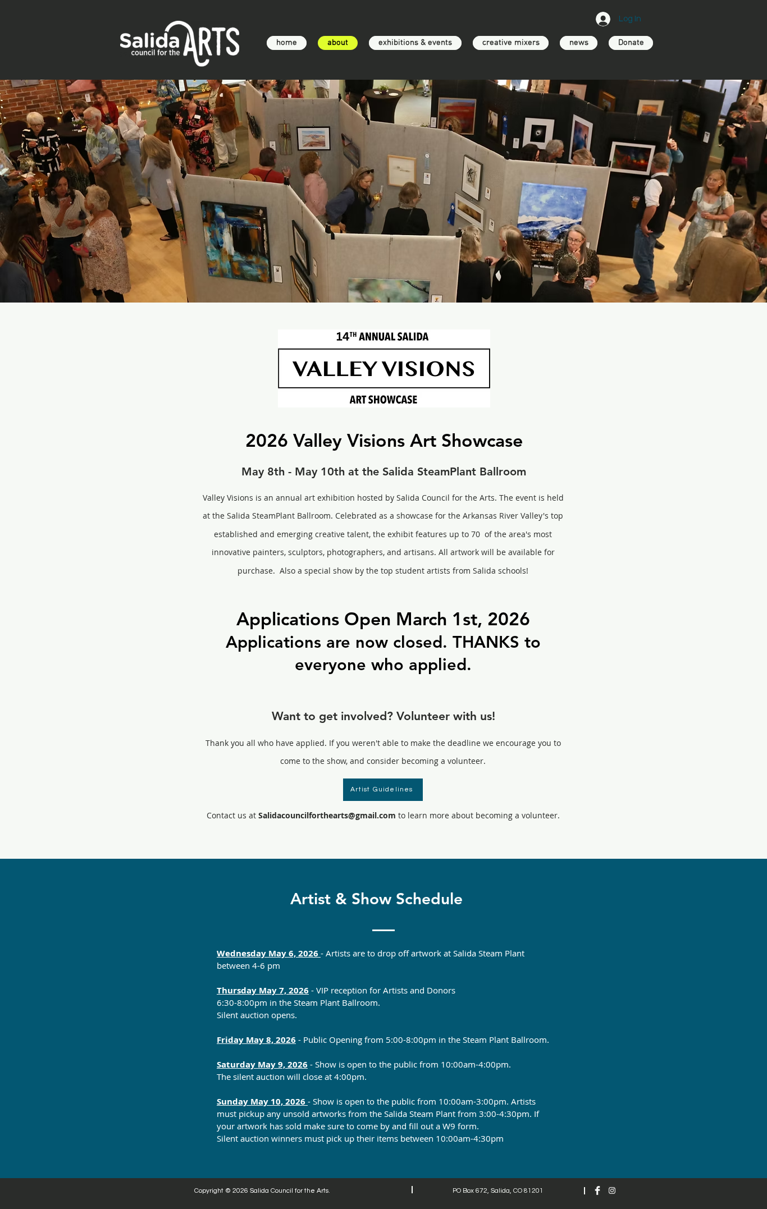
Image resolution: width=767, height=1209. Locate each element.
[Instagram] (612, 1190)
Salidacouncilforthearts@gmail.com (327, 815)
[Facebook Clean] (597, 1190)
